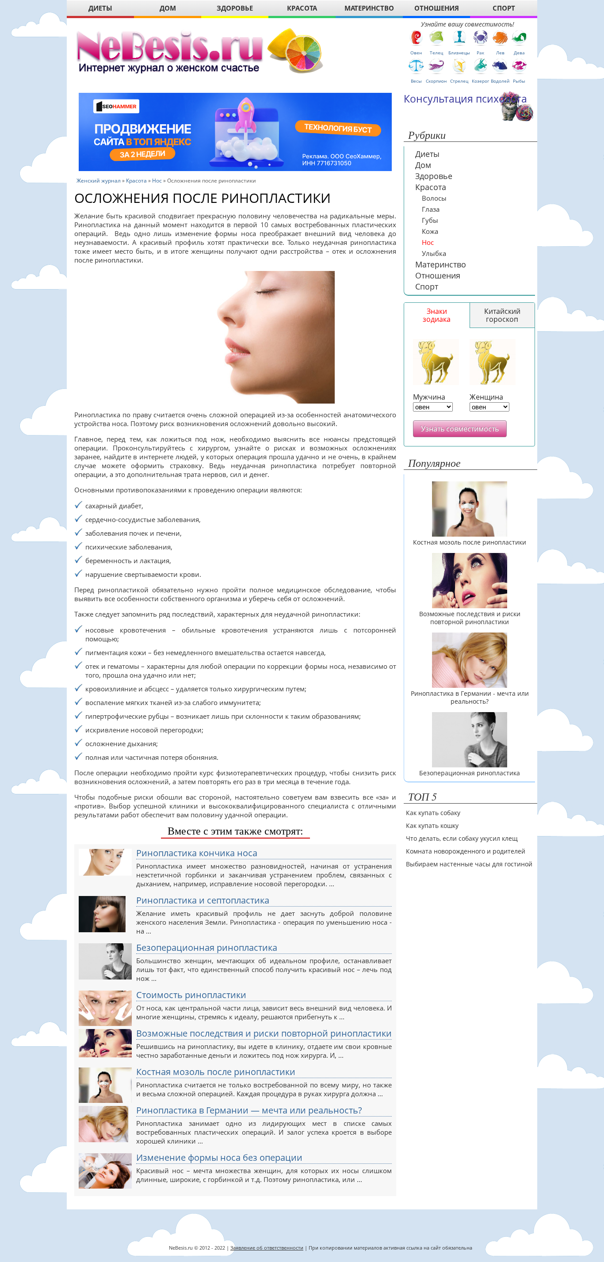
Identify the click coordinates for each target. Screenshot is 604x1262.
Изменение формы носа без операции (219, 1157)
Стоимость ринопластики (191, 995)
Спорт (426, 286)
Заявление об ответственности (266, 1247)
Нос (157, 180)
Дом (423, 165)
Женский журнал (98, 180)
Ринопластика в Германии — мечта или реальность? (249, 1110)
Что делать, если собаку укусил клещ (462, 838)
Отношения (437, 275)
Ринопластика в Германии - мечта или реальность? (470, 697)
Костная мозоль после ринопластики (215, 1072)
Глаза (431, 209)
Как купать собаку (433, 812)
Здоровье (433, 176)
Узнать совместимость (460, 429)
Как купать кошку (432, 825)
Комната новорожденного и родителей (465, 851)
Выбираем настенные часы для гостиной (469, 864)
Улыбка (434, 253)
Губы (430, 220)
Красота (136, 180)
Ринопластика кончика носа (196, 853)
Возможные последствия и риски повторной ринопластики (264, 1033)
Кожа (430, 231)
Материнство (440, 264)
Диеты (427, 154)
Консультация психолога (465, 99)
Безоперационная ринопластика (206, 947)
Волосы (434, 198)
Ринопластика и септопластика (202, 900)
